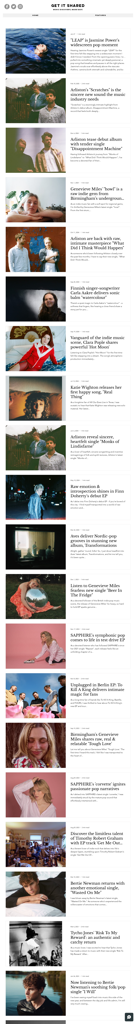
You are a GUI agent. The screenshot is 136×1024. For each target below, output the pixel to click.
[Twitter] (13, 6)
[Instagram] (20, 6)
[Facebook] (7, 6)
